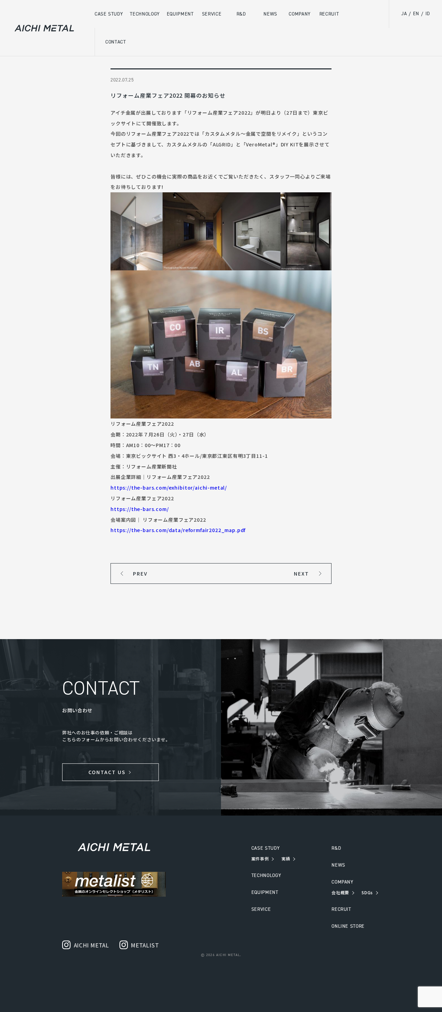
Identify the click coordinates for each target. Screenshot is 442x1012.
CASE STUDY (265, 848)
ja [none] (404, 13)
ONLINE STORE (348, 926)
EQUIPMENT (264, 892)
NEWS (338, 865)
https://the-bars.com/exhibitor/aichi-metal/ (168, 487)
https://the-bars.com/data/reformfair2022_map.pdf (178, 530)
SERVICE (261, 909)
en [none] (416, 13)
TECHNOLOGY (266, 875)
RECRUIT (341, 909)
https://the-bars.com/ (139, 508)
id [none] (427, 13)
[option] (416, 14)
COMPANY (342, 882)
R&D (336, 848)
